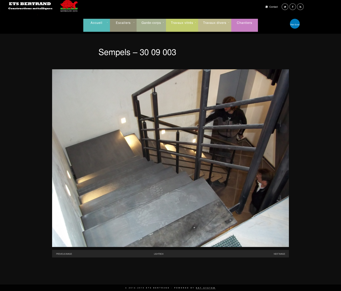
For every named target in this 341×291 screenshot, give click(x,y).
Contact (273, 6)
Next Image (279, 253)
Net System (206, 288)
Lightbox (158, 253)
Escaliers (123, 22)
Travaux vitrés (182, 22)
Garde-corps (151, 22)
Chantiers (244, 22)
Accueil (96, 22)
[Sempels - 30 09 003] (170, 246)
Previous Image (64, 253)
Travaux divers (214, 22)
